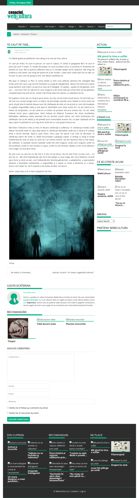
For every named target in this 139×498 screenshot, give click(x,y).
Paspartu (101, 26)
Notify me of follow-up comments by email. (28, 408)
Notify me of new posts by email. (24, 413)
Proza (33, 34)
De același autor (29, 292)
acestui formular (30, 300)
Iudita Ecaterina (20, 52)
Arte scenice (35, 26)
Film (80, 26)
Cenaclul (25, 34)
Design (71, 26)
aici (24, 302)
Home (16, 34)
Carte (61, 26)
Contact (74, 491)
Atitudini (21, 26)
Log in (83, 491)
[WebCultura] (12, 25)
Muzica (90, 26)
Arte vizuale (49, 26)
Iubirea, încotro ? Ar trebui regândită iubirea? (73, 272)
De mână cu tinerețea (21, 272)
